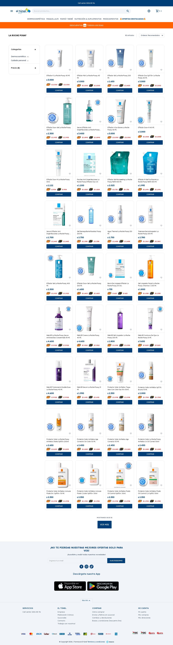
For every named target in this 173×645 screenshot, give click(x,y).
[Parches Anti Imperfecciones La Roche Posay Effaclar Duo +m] (89, 163)
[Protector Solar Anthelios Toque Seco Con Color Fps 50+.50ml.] (120, 371)
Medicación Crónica (65, 615)
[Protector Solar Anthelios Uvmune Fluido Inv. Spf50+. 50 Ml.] (59, 474)
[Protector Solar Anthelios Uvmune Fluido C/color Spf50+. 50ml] (89, 474)
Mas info (86, 600)
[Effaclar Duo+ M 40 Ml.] (150, 111)
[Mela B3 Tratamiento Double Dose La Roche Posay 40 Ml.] (59, 371)
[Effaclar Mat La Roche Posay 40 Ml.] (89, 59)
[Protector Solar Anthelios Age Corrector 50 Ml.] (120, 423)
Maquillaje (52, 19)
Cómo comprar (98, 612)
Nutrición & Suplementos (87, 19)
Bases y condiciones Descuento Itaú (106, 621)
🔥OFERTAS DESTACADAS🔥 (133, 19)
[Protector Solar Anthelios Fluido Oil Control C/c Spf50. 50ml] (150, 474)
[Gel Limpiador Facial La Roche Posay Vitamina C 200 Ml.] (150, 267)
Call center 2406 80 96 (32, 612)
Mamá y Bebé (66, 19)
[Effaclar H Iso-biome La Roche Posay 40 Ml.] (120, 111)
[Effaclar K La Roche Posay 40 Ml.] (59, 59)
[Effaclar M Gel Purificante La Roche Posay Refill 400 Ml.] (150, 163)
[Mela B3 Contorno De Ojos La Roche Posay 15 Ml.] (150, 319)
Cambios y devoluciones (102, 618)
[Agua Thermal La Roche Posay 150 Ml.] (120, 215)
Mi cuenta (142, 612)
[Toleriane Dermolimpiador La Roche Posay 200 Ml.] (150, 215)
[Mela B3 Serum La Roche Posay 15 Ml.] (89, 371)
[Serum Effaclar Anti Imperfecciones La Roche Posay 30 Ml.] (89, 111)
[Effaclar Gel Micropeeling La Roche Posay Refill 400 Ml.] (120, 163)
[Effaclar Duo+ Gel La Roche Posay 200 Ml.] (89, 267)
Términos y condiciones (96, 642)
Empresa (61, 612)
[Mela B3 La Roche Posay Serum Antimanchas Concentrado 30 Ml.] (59, 319)
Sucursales (62, 618)
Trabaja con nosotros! (66, 624)
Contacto (61, 621)
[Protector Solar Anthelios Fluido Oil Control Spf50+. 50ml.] (120, 474)
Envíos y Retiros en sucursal (103, 615)
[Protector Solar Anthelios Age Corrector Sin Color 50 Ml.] (89, 423)
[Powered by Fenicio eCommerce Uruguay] (110, 642)
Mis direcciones (144, 618)
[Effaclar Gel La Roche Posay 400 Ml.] (59, 267)
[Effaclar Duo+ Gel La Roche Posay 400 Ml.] (59, 111)
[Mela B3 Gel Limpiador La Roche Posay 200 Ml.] (120, 319)
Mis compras (143, 615)
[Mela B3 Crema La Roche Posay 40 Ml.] (89, 319)
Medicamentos (110, 19)
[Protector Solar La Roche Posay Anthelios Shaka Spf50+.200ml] (59, 423)
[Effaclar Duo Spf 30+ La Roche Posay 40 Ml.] (150, 59)
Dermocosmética (36, 19)
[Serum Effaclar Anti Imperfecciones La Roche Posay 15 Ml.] (59, 215)
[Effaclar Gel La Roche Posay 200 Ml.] (120, 59)
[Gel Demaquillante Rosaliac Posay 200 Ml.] (89, 215)
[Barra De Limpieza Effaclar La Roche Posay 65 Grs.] (120, 267)
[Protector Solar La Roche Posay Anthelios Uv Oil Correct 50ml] (150, 423)
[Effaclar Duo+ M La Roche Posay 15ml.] (59, 163)
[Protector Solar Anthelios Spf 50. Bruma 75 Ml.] (150, 371)
